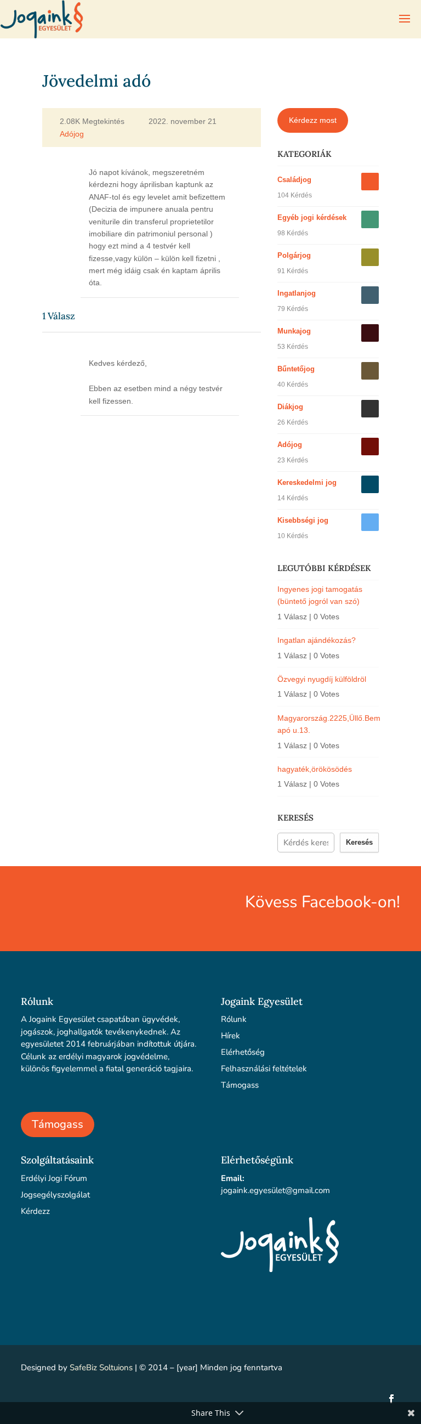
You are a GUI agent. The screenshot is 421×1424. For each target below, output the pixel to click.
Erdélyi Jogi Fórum (54, 1178)
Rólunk (234, 1019)
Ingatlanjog (296, 293)
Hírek (230, 1035)
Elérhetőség (243, 1052)
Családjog (294, 180)
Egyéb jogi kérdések (311, 217)
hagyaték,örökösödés (314, 769)
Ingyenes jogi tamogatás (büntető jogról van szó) (319, 595)
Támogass (57, 1124)
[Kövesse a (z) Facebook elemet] (391, 1399)
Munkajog (294, 331)
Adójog (72, 134)
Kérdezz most (313, 120)
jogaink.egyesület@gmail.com (275, 1190)
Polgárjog (294, 255)
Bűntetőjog (296, 369)
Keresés (359, 842)
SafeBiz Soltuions (101, 1367)
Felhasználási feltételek (264, 1068)
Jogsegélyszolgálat (55, 1194)
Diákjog (290, 407)
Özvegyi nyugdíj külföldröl (321, 679)
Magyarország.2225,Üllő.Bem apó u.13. (328, 724)
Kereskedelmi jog (307, 482)
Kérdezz (35, 1211)
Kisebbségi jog (302, 520)
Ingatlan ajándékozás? (316, 640)
